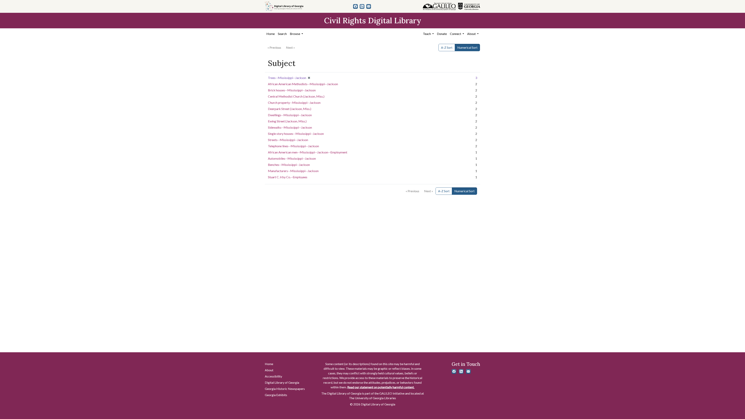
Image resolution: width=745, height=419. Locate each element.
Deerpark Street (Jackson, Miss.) (289, 109)
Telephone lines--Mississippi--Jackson (293, 146)
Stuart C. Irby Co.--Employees (287, 177)
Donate (442, 33)
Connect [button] (456, 33)
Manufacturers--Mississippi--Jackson (293, 171)
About (269, 370)
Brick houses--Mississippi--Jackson (292, 90)
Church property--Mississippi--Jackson (294, 102)
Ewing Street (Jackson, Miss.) (287, 121)
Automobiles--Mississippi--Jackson (292, 158)
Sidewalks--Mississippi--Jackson (290, 127)
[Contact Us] (368, 6)
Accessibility (273, 376)
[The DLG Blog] (362, 6)
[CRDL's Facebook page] (355, 6)
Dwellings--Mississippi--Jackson (290, 115)
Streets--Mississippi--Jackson (288, 140)
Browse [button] (295, 33)
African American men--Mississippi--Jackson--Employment (307, 152)
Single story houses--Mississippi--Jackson (296, 133)
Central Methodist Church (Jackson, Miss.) (296, 96)
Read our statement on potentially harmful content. (380, 387)
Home (270, 33)
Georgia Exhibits (276, 395)
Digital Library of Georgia (282, 382)
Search (282, 33)
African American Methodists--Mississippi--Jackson (303, 84)
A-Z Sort (446, 47)
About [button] (471, 33)
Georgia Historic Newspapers (285, 388)
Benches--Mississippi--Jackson (289, 164)
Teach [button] (427, 33)
